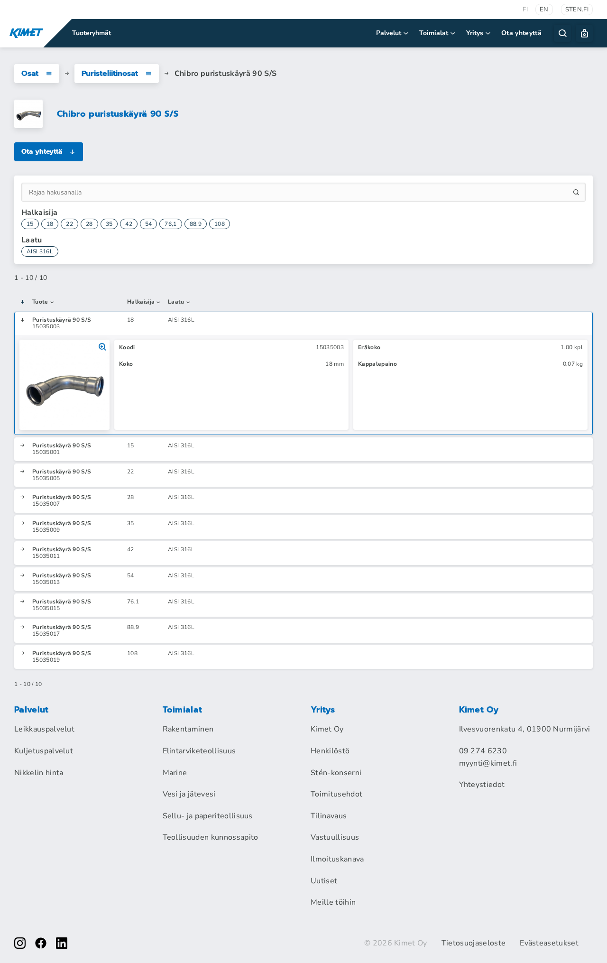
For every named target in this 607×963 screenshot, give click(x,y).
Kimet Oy (327, 729)
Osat (29, 73)
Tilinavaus (329, 816)
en (544, 9)
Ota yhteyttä (521, 32)
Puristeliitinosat (110, 73)
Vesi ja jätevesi (189, 794)
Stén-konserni (336, 773)
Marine (175, 773)
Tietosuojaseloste (473, 943)
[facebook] (40, 943)
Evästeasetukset (549, 943)
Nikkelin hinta (38, 773)
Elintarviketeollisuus (199, 751)
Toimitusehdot (336, 794)
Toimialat (433, 32)
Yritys (474, 32)
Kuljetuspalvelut (43, 751)
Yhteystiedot (482, 784)
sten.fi (577, 9)
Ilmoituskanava (337, 859)
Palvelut (388, 32)
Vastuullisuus (335, 837)
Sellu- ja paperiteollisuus (208, 816)
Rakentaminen (188, 729)
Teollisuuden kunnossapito (210, 837)
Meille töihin (333, 902)
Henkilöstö (330, 751)
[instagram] (20, 943)
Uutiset (324, 881)
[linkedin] (61, 943)
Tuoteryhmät (91, 32)
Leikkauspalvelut (44, 729)
